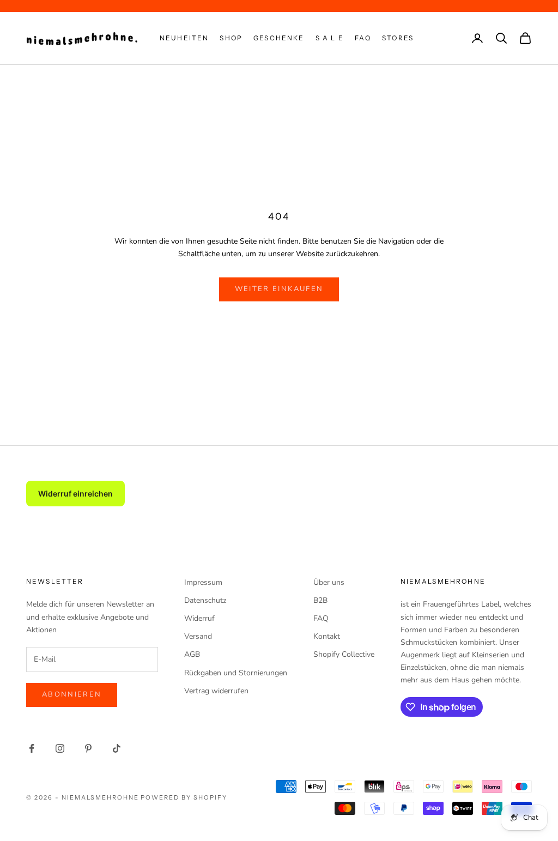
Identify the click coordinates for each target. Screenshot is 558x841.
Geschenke (278, 38)
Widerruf (199, 618)
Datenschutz (205, 600)
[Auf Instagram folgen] (59, 748)
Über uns (328, 582)
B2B (320, 600)
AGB (192, 654)
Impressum (203, 582)
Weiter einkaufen (279, 289)
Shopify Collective (343, 654)
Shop (231, 38)
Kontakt (326, 636)
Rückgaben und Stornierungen (235, 673)
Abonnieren (71, 694)
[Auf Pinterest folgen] (88, 748)
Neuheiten (184, 38)
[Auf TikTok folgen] (116, 748)
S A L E (330, 38)
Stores (398, 38)
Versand (198, 636)
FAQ (363, 38)
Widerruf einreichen (75, 493)
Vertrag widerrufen (216, 691)
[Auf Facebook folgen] (31, 748)
